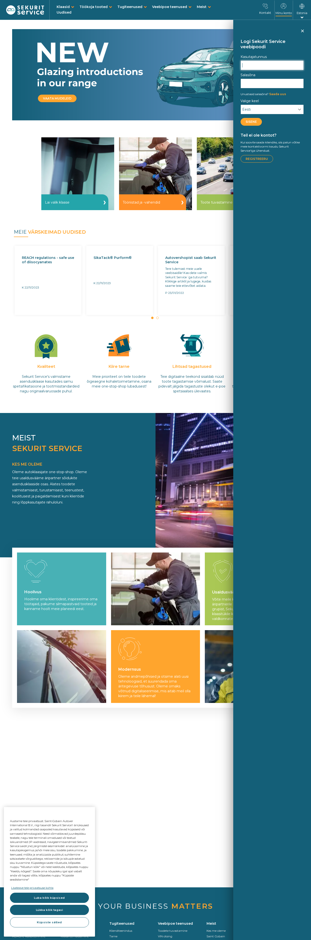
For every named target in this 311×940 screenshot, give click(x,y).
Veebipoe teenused (169, 7)
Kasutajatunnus (254, 57)
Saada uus (263, 94)
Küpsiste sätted (49, 922)
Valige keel (250, 101)
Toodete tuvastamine (172, 930)
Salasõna (248, 75)
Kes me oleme (216, 930)
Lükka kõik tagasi (49, 910)
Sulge (302, 33)
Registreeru (257, 159)
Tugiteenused (129, 7)
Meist (202, 7)
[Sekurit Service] (25, 10)
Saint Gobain (216, 936)
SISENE (251, 122)
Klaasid (63, 7)
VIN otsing (165, 936)
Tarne (113, 936)
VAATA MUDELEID (57, 98)
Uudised (64, 12)
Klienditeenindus (120, 930)
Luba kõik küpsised (49, 897)
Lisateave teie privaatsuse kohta (32, 888)
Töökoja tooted (93, 7)
